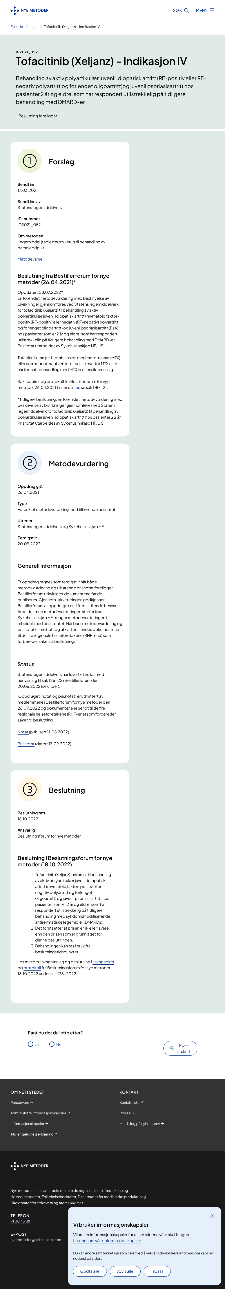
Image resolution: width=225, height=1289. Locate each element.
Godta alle (90, 1271)
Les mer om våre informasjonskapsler (107, 1240)
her (76, 387)
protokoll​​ (32, 967)
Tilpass (157, 1271)
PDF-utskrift (184, 1048)
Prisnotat (26, 743)
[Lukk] (212, 1215)
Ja (37, 1044)
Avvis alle (125, 1271)
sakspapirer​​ (103, 961)
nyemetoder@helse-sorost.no (36, 1239)
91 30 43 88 (20, 1221)
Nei (59, 1044)
